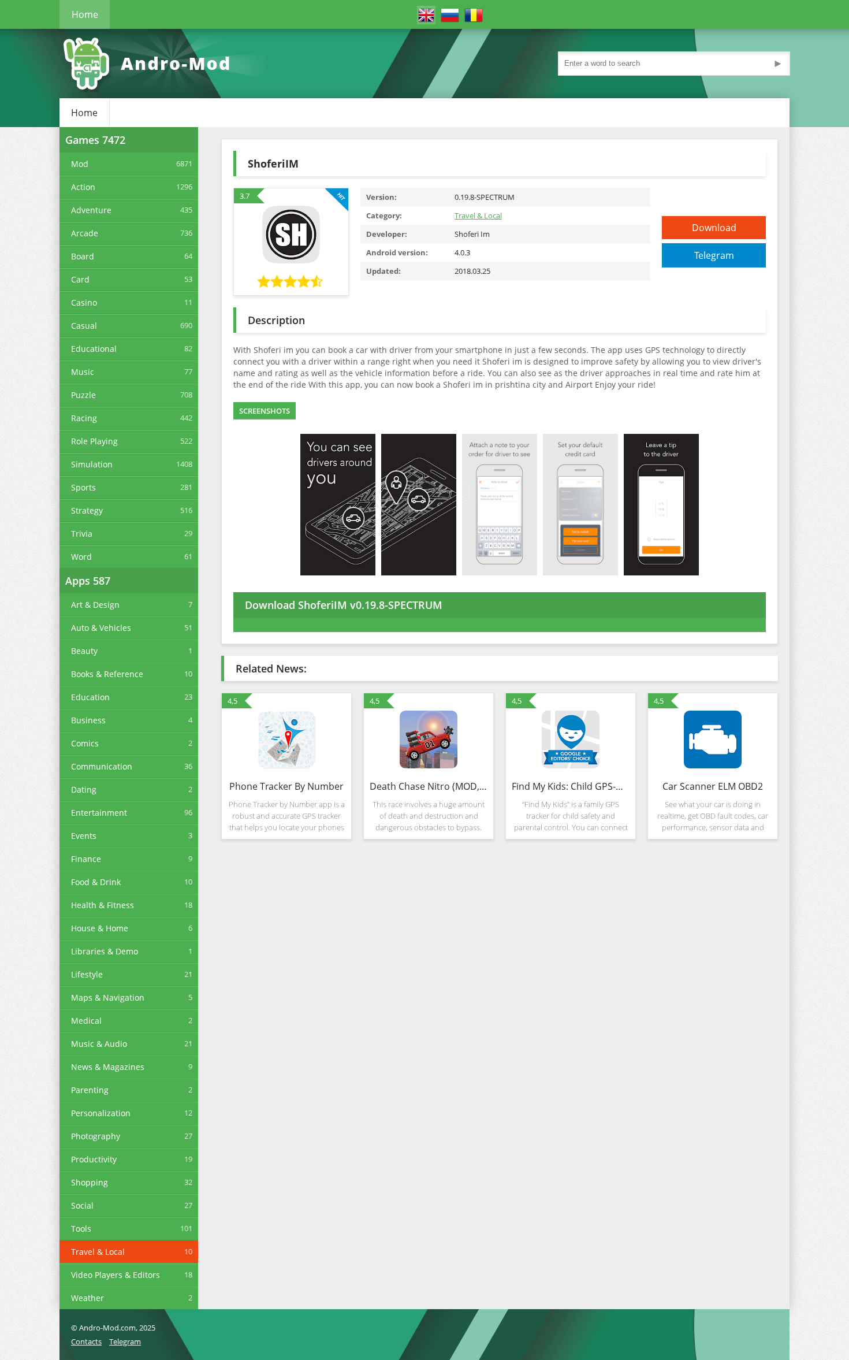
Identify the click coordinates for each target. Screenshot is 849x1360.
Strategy (87, 510)
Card (80, 279)
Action (83, 186)
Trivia (81, 533)
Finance (86, 858)
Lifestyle (87, 974)
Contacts (86, 1341)
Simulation (92, 464)
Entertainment (99, 812)
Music (82, 371)
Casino (84, 302)
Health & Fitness (102, 905)
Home (85, 14)
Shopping (89, 1182)
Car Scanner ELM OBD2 (712, 786)
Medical (86, 1020)
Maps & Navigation (107, 997)
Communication (101, 766)
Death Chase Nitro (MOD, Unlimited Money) (428, 786)
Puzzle (83, 394)
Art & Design (95, 604)
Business (88, 720)
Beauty (84, 650)
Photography (95, 1136)
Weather (87, 1297)
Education (90, 697)
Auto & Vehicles (101, 627)
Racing (84, 418)
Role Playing (94, 441)
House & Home (99, 928)
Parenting (90, 1089)
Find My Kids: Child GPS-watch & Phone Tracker (571, 786)
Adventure (91, 210)
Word (81, 556)
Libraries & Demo (104, 951)
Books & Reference (107, 673)
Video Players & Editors (115, 1274)
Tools (81, 1228)
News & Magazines (107, 1066)
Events (83, 835)
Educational (94, 348)
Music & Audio (99, 1043)
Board (82, 256)
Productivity (94, 1159)
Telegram (714, 255)
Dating (83, 789)
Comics (85, 743)
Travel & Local (98, 1251)
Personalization (101, 1113)
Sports (83, 487)
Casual (84, 325)
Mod (79, 163)
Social (82, 1205)
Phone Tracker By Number (286, 786)
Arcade (84, 233)
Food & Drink (96, 881)
